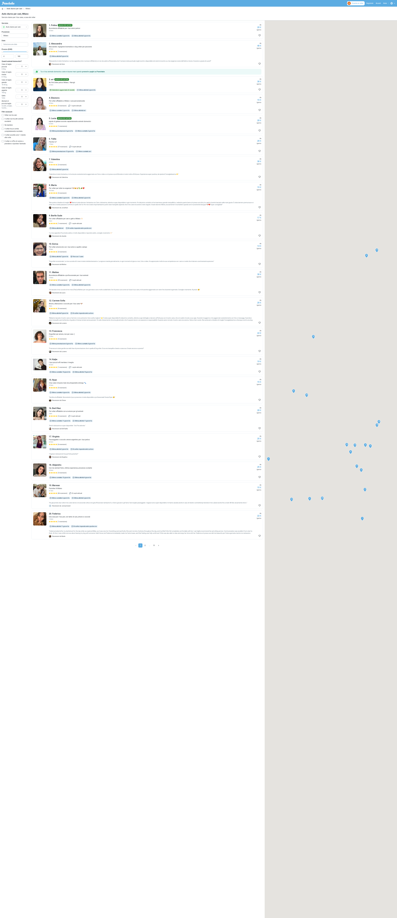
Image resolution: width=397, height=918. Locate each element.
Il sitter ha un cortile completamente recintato (14, 130)
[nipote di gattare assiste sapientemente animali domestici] (147, 124)
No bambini (9, 125)
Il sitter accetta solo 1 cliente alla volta (15, 136)
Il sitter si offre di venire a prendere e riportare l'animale (15, 142)
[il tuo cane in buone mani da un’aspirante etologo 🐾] (147, 390)
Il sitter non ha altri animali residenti (14, 120)
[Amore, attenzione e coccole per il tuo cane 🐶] (147, 312)
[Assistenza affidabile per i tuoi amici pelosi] (147, 30)
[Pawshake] (8, 3)
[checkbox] (3, 115)
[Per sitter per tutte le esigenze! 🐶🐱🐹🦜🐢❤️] (147, 196)
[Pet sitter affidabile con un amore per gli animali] (147, 418)
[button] (362, 519)
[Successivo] (159, 545)
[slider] (2, 52)
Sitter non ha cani (11, 115)
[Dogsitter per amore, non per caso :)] (147, 341)
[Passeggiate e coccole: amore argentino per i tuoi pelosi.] (147, 446)
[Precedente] (136, 545)
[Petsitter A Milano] (147, 495)
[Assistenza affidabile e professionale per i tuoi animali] (147, 282)
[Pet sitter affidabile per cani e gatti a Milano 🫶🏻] (147, 225)
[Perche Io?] (147, 145)
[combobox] (15, 27)
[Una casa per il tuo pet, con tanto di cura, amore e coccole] (147, 525)
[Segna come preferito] (259, 35)
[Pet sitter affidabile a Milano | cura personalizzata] (147, 104)
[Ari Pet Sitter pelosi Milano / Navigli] (147, 84)
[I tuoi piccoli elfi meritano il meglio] (147, 365)
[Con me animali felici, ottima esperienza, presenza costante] (147, 471)
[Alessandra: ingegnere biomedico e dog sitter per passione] (147, 54)
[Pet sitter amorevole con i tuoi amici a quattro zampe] (147, 254)
